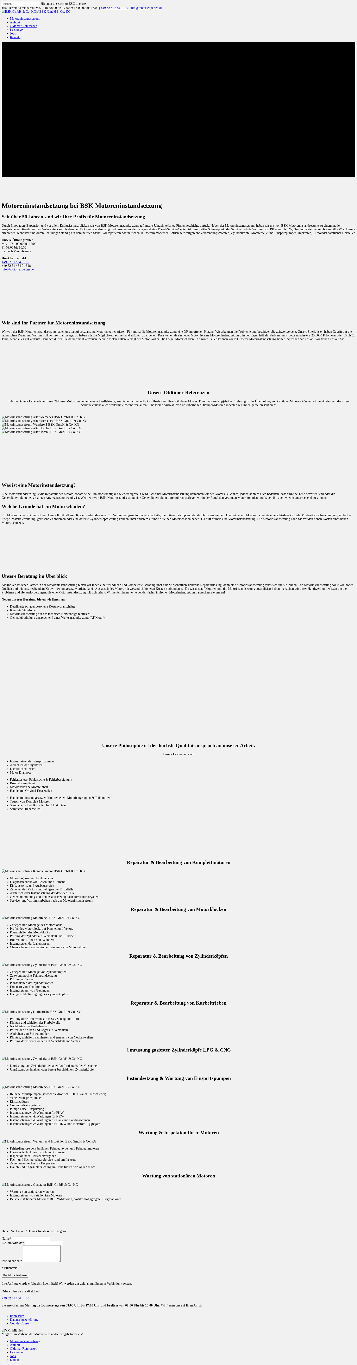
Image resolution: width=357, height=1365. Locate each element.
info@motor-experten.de (18, 269)
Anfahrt (15, 1345)
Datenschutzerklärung (24, 1319)
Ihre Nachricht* (12, 1261)
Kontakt (15, 1359)
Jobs (13, 1356)
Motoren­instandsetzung (25, 1341)
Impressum (17, 1316)
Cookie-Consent (20, 1323)
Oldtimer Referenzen (23, 1348)
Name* (6, 1238)
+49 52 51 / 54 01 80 (15, 262)
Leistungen (17, 1352)
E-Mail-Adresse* (13, 1243)
